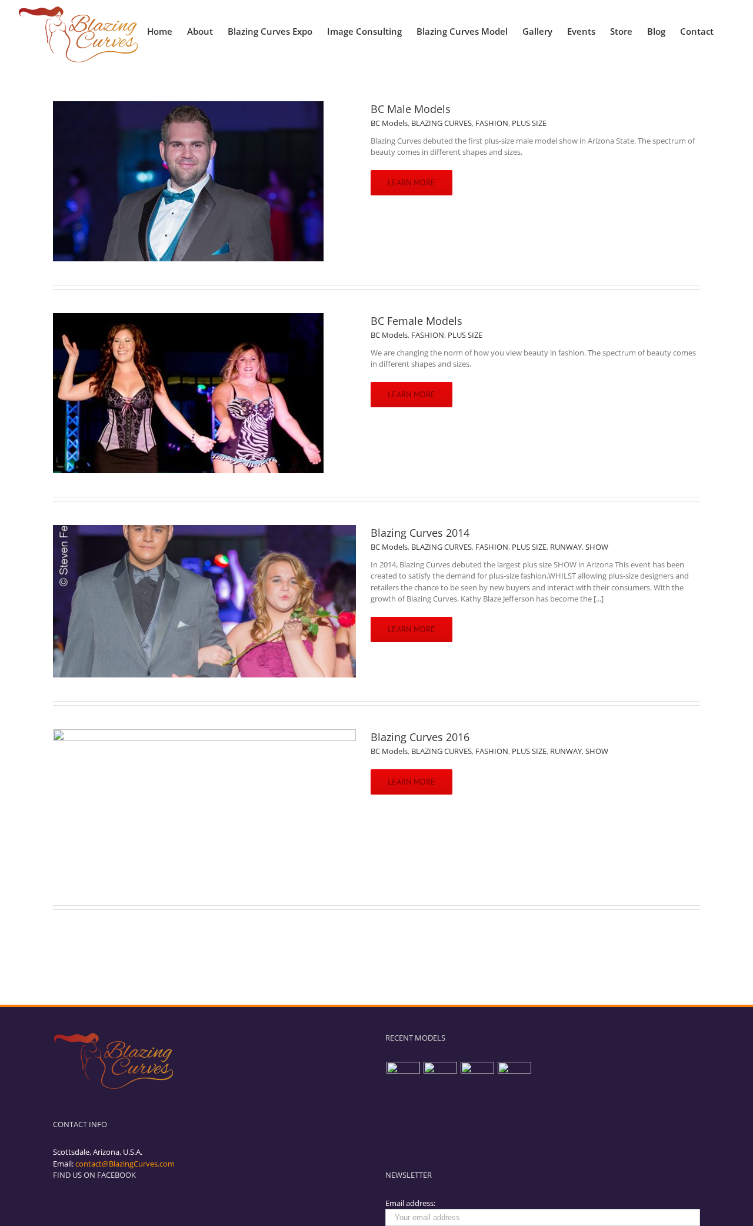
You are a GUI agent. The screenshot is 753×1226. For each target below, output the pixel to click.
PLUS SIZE (529, 123)
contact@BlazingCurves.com (125, 1163)
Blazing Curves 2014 (420, 533)
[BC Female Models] (440, 1078)
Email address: (410, 1203)
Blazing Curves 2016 (420, 737)
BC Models (389, 123)
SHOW (596, 546)
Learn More (411, 182)
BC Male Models (411, 109)
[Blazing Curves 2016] (514, 1078)
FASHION (491, 123)
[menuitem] (167, 28)
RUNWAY (566, 546)
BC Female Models (416, 321)
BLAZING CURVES (441, 123)
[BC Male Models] (403, 1078)
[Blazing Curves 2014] (477, 1078)
